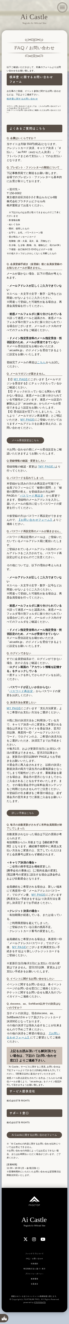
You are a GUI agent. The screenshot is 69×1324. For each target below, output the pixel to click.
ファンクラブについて (34, 1253)
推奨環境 (34, 1279)
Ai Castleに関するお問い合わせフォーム (34, 1135)
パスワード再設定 (32, 495)
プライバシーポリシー (34, 1274)
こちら (41, 362)
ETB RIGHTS (40, 1302)
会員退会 (34, 1284)
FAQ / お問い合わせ (34, 1258)
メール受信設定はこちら (25, 440)
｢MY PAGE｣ (46, 466)
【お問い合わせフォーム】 (35, 519)
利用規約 (34, 1263)
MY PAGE (21, 379)
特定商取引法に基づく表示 (34, 1269)
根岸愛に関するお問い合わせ (22, 99)
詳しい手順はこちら (23, 813)
